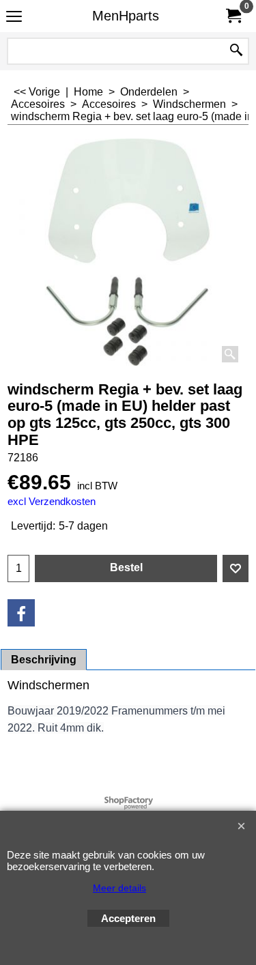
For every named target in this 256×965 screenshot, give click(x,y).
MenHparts (125, 15)
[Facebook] (21, 612)
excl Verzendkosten (52, 501)
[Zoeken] (236, 51)
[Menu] (14, 17)
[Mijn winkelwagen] (233, 16)
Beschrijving (43, 659)
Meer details (119, 887)
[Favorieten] (235, 568)
